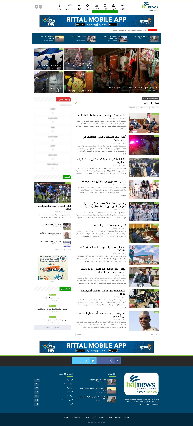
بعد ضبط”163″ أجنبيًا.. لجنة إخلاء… (78, 37)
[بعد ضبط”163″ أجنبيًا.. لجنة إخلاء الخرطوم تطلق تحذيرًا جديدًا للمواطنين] (91, 39)
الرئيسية (122, 8)
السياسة (113, 8)
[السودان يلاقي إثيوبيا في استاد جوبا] (67, 226)
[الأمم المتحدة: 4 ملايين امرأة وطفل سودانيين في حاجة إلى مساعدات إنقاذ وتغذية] (78, 59)
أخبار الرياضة (89, 71)
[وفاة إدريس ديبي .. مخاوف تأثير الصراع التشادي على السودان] (144, 321)
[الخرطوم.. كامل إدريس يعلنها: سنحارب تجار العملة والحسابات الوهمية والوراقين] (111, 399)
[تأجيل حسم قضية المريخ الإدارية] (144, 233)
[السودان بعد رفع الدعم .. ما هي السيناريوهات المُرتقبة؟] (144, 255)
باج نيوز (100, 422)
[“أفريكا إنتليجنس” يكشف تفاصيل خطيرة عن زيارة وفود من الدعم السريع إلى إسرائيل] (59, 39)
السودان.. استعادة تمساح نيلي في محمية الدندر (108, 37)
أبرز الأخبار (70, 396)
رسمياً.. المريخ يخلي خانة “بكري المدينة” (78, 90)
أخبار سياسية (155, 114)
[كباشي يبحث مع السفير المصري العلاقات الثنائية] (144, 123)
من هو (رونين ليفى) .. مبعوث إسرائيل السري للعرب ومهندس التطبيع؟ (49, 66)
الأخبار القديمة (154, 334)
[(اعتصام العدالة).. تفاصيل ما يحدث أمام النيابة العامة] (144, 298)
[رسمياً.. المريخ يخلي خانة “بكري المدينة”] (78, 81)
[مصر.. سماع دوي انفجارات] (154, 39)
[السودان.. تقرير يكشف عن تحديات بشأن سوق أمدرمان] (126, 70)
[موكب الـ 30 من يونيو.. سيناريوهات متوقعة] (144, 189)
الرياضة (105, 8)
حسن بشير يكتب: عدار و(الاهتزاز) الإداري (50, 233)
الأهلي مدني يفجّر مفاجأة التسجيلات (50, 241)
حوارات (59, 8)
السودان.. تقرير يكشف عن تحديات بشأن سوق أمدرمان (132, 87)
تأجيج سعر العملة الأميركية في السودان (51, 89)
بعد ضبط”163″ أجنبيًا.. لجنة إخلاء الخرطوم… (53, 320)
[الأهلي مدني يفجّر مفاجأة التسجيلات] (67, 244)
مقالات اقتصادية (132, 107)
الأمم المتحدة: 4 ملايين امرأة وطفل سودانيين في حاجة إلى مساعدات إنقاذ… (79, 65)
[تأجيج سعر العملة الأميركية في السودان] (49, 81)
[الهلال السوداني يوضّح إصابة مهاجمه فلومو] (52, 192)
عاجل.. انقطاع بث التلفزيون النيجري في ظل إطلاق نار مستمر (129, 30)
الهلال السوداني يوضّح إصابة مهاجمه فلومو (54, 207)
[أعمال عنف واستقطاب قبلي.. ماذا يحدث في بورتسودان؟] (144, 145)
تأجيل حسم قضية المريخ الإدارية (110, 225)
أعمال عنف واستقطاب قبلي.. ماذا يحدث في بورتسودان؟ (104, 138)
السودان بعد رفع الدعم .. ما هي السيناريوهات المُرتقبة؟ (103, 248)
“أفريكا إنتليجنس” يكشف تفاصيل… (46, 37)
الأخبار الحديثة (80, 334)
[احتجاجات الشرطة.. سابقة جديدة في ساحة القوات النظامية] (144, 167)
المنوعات (87, 8)
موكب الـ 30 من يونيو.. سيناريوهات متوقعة (104, 181)
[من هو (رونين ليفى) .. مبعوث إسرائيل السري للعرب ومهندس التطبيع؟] (49, 59)
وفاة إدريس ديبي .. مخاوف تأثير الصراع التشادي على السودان (102, 314)
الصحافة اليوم (69, 8)
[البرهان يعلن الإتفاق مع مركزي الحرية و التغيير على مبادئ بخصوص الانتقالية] (144, 277)
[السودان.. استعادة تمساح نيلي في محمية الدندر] (123, 39)
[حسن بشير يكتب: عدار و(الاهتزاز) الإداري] (67, 235)
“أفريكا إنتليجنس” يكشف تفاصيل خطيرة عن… (93, 389)
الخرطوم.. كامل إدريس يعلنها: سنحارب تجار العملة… (92, 397)
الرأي (79, 8)
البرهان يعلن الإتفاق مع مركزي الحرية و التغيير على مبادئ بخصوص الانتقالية (103, 270)
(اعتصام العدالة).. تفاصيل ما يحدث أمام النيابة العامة (103, 292)
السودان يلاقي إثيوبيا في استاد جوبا (51, 224)
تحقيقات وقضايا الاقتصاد (143, 107)
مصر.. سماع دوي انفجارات (141, 36)
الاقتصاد (96, 8)
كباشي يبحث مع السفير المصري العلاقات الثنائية (102, 115)
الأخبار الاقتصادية (154, 107)
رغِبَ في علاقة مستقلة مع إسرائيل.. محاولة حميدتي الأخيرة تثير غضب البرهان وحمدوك (104, 205)
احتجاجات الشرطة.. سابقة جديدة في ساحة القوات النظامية (101, 161)
